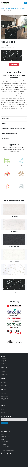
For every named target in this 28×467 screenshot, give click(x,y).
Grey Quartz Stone (4, 369)
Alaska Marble (3, 393)
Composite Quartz (4, 395)
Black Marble (3, 358)
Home (2, 8)
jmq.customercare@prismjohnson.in (8, 450)
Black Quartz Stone (4, 371)
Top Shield (22, 8)
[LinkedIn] (2, 453)
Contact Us (3, 412)
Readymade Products (12, 8)
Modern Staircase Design (5, 387)
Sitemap (18, 426)
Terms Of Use (9, 426)
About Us (2, 409)
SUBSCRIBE (4, 423)
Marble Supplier (4, 385)
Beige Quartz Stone (4, 376)
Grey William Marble (4, 364)
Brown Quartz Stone (4, 374)
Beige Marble (3, 363)
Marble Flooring (4, 382)
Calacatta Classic (14, 277)
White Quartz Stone (4, 372)
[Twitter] (5, 453)
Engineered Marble (4, 396)
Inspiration (3, 410)
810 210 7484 (4, 441)
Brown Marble (3, 361)
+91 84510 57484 (5, 436)
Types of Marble (4, 384)
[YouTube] (10, 453)
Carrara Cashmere (14, 261)
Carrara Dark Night (14, 246)
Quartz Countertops (4, 398)
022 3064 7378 (5, 447)
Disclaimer (14, 426)
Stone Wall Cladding (5, 399)
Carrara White (14, 216)
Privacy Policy (3, 426)
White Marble (3, 360)
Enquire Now (14, 64)
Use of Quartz (3, 380)
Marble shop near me (5, 414)
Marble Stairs (3, 392)
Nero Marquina (14, 292)
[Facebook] (8, 453)
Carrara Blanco (14, 231)
